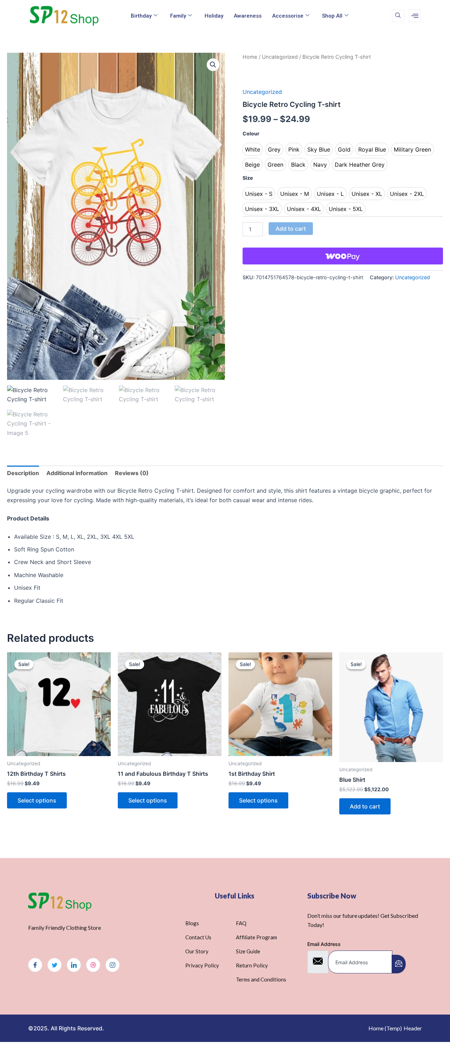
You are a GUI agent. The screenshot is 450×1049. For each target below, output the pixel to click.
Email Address (324, 944)
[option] (253, 149)
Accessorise (287, 16)
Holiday (214, 16)
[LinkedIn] (74, 965)
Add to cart (291, 228)
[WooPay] (343, 256)
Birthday (141, 16)
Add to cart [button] (365, 806)
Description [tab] (23, 472)
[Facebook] (35, 965)
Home (250, 57)
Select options (37, 800)
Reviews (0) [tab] (132, 472)
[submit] (399, 964)
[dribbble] (93, 965)
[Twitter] (54, 965)
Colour (251, 133)
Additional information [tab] (77, 472)
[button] (213, 64)
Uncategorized (280, 57)
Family (178, 16)
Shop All (332, 16)
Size (248, 178)
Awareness (248, 16)
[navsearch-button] (398, 16)
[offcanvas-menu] (415, 15)
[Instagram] (112, 965)
